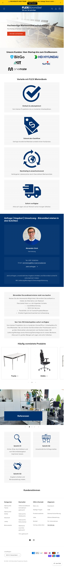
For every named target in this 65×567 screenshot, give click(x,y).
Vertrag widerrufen (38, 525)
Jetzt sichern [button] (32, 3)
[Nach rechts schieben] (35, 382)
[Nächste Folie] (38, 427)
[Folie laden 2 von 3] (32, 427)
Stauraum (7, 517)
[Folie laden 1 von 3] (29, 427)
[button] (60, 3)
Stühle (43, 376)
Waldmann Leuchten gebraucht (22, 528)
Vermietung (50, 525)
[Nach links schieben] (28, 382)
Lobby (6, 521)
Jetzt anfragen (31, 266)
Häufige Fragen (37, 509)
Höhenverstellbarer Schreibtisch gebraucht (24, 508)
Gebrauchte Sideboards (22, 515)
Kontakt (35, 521)
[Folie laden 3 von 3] (34, 427)
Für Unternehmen (52, 521)
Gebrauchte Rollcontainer (22, 521)
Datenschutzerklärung (54, 513)
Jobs (34, 517)
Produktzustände (38, 513)
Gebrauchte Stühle (7, 512)
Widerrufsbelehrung (53, 517)
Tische (13, 376)
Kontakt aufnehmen (16, 34)
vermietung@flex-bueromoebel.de (34, 263)
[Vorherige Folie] (25, 427)
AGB (48, 509)
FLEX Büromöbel (13, 561)
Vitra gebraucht (23, 534)
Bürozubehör (8, 525)
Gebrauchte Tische (7, 507)
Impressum (50, 506)
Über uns (36, 506)
